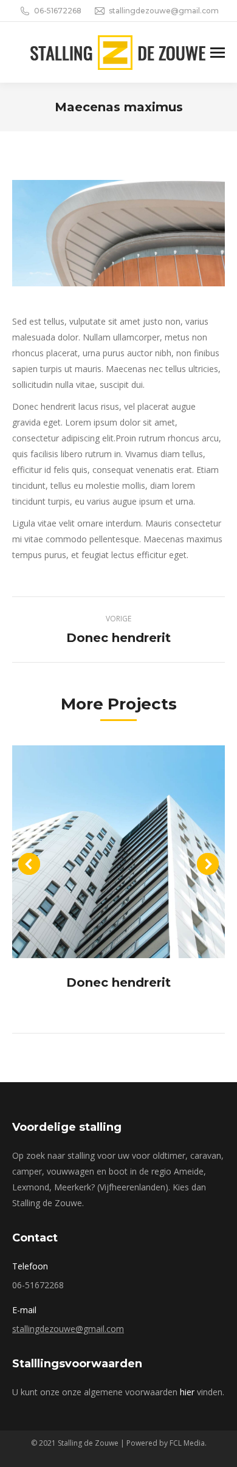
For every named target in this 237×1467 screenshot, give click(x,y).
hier (187, 1392)
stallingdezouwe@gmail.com (68, 1328)
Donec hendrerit (118, 982)
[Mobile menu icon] (217, 53)
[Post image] (118, 851)
